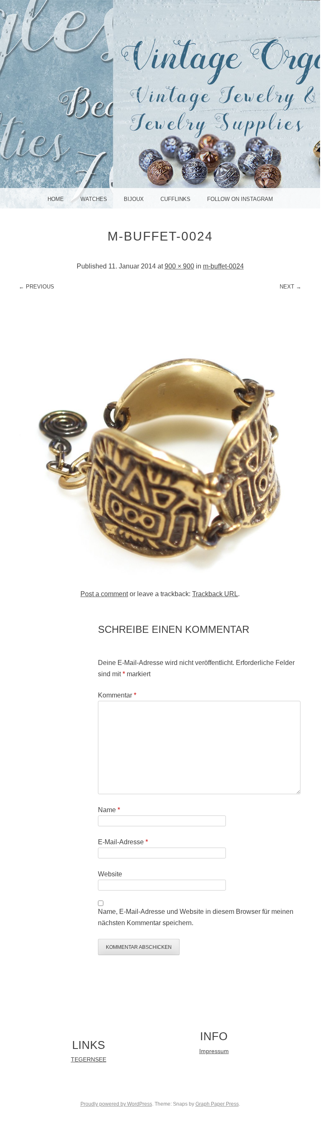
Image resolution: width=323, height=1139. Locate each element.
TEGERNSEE (88, 1059)
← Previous (36, 286)
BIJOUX (134, 199)
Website (110, 874)
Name (109, 809)
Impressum (214, 1051)
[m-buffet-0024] (160, 579)
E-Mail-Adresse (123, 841)
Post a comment (104, 593)
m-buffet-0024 (223, 266)
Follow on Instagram (240, 199)
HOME (56, 199)
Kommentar (117, 695)
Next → (290, 286)
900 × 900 (179, 266)
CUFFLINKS (175, 199)
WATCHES (93, 199)
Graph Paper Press (217, 1104)
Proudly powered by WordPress (116, 1104)
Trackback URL (215, 593)
